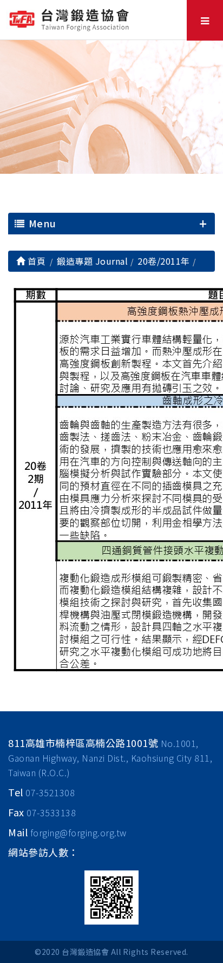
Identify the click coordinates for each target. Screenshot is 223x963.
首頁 (35, 260)
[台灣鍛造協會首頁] (70, 18)
